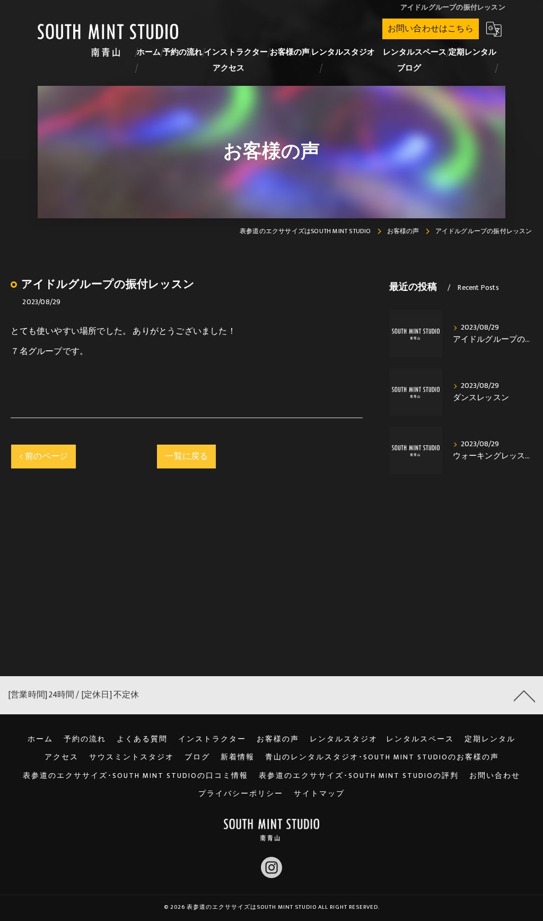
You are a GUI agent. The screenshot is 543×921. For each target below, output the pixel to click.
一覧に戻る (186, 456)
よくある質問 (142, 739)
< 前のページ (43, 456)
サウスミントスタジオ (131, 757)
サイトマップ (319, 794)
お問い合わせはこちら (431, 29)
